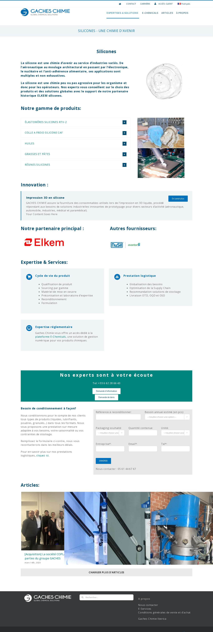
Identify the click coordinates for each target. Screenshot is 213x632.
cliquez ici (42, 455)
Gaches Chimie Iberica (152, 618)
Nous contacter (148, 605)
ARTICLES (167, 13)
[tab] (75, 122)
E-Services (144, 608)
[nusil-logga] (125, 236)
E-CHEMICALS (150, 13)
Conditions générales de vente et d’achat (164, 612)
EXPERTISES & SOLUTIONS (122, 13)
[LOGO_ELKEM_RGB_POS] (44, 236)
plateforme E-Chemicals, (50, 336)
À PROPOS (182, 13)
